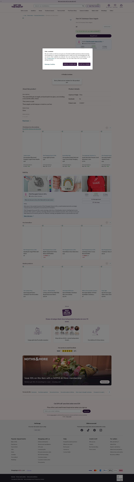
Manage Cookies (50, 64)
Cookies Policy (50, 58)
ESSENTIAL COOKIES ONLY (70, 64)
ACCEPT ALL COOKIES (84, 64)
